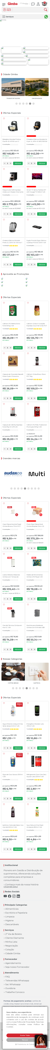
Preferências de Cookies (26, 1044)
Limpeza (9, 917)
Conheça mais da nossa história (21, 886)
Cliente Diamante (14, 938)
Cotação (9, 950)
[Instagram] (14, 896)
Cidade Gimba (12, 953)
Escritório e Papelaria (16, 913)
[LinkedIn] (18, 896)
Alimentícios (12, 909)
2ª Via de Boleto (13, 934)
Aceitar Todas (25, 1035)
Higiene (9, 921)
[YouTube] (5, 896)
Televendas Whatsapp (17, 981)
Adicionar (18, 163)
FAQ (7, 977)
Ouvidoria (10, 988)
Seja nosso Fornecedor (17, 967)
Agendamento (13, 963)
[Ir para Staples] (24, 4)
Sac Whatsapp (13, 984)
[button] (16, 104)
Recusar (25, 1040)
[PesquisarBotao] (46, 9)
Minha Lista (11, 942)
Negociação (11, 946)
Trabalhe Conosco (15, 992)
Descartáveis (12, 924)
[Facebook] (9, 896)
